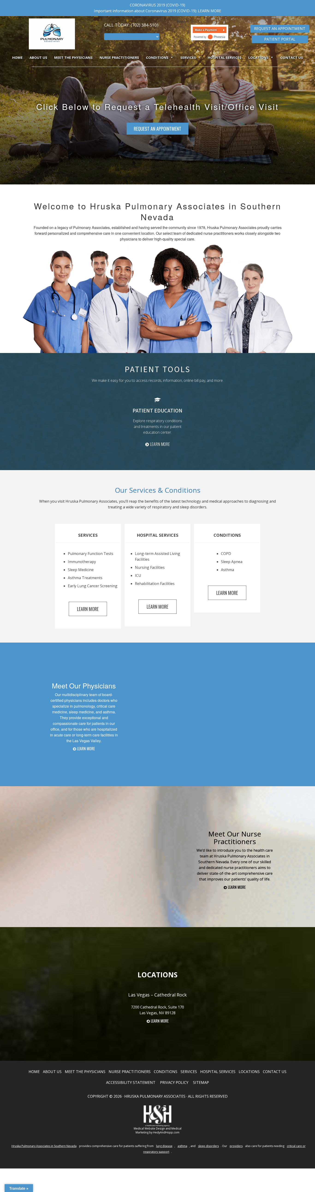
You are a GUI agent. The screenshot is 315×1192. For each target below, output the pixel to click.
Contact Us (291, 57)
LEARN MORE (209, 10)
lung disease (164, 1146)
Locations (258, 57)
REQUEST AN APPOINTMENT (157, 128)
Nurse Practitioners (119, 57)
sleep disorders (208, 1146)
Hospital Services (224, 57)
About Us (38, 57)
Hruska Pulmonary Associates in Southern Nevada (44, 1146)
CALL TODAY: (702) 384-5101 (131, 25)
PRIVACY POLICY (174, 1082)
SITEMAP (201, 1082)
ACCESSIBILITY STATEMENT (130, 1082)
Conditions (157, 57)
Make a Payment (206, 30)
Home (17, 57)
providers (236, 1146)
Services (188, 57)
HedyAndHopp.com (166, 1132)
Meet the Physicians (73, 57)
